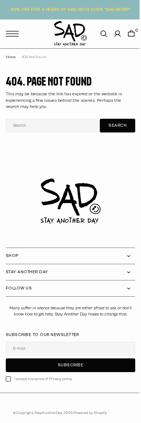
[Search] (98, 34)
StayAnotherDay (45, 413)
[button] (14, 34)
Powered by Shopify (87, 413)
